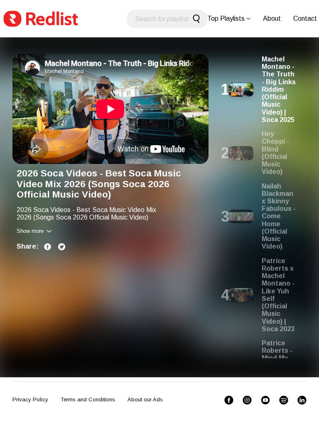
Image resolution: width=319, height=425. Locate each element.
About (272, 18)
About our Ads (145, 399)
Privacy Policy (30, 399)
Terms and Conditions (88, 399)
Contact (305, 18)
